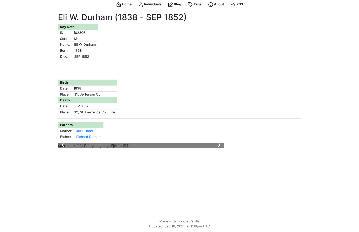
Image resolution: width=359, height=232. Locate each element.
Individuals (152, 4)
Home (126, 4)
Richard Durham (88, 137)
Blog (177, 4)
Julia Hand (84, 131)
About (218, 4)
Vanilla (194, 221)
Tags (197, 4)
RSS (239, 4)
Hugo (181, 221)
